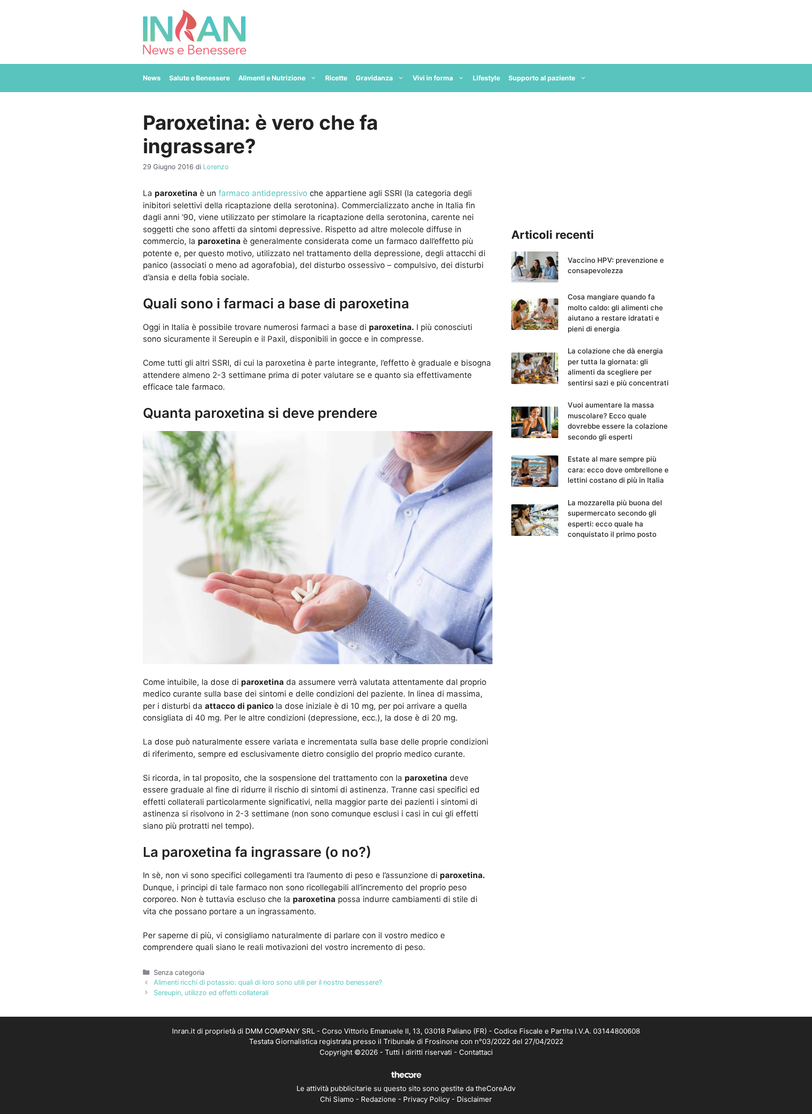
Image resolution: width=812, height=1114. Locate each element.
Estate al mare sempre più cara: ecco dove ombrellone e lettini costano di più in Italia (618, 470)
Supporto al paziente (541, 78)
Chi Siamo (337, 1099)
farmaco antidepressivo (263, 193)
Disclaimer (474, 1099)
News (152, 78)
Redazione (378, 1099)
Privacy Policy (426, 1099)
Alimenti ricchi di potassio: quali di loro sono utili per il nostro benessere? (268, 982)
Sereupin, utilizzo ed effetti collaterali (211, 992)
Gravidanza (374, 78)
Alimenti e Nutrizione (271, 78)
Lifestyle (486, 78)
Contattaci (476, 1052)
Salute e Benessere (199, 78)
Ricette (336, 78)
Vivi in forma (433, 78)
